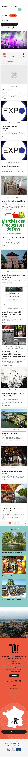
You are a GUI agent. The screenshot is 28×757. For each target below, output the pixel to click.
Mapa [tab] (13, 56)
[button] (20, 9)
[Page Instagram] (12, 680)
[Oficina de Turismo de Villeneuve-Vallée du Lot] (14, 648)
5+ (17, 523)
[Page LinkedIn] (16, 680)
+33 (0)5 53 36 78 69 (15, 671)
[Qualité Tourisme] (13, 749)
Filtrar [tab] (23, 56)
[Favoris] (14, 9)
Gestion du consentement (18, 743)
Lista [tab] (4, 56)
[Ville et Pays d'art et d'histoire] (8, 749)
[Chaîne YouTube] (20, 680)
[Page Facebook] (8, 680)
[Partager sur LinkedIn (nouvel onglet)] (8, 27)
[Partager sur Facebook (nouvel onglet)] (2, 27)
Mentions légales (8, 743)
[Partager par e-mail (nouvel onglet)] (13, 27)
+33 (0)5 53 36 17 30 (15, 663)
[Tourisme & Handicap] (18, 749)
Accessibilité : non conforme (11, 745)
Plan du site (20, 745)
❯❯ (25, 523)
